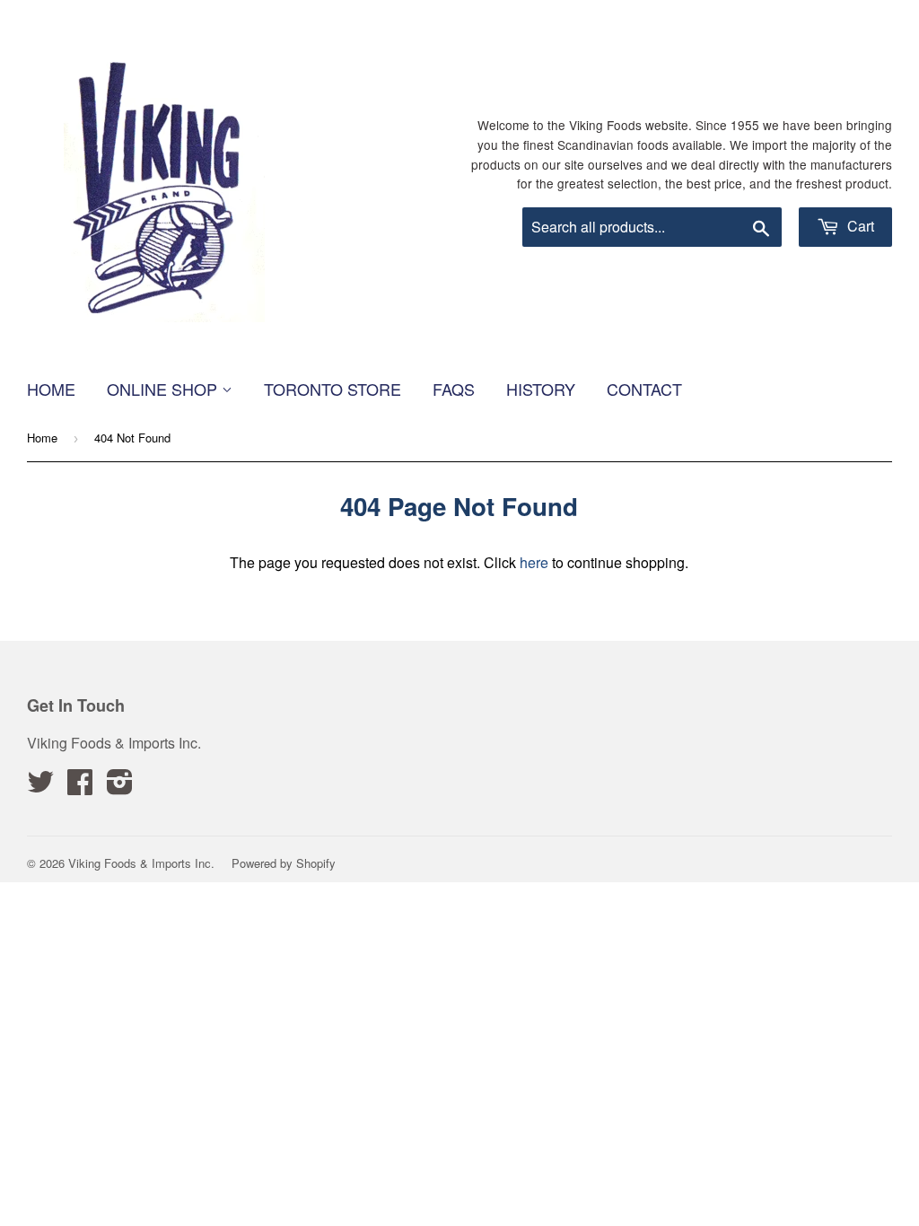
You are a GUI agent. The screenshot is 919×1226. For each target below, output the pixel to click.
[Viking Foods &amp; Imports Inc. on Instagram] (120, 786)
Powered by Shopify (284, 862)
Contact (644, 388)
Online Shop (164, 388)
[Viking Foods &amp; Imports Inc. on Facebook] (79, 786)
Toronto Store (332, 388)
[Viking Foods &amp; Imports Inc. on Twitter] (40, 786)
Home (51, 388)
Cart (859, 225)
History (540, 388)
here (534, 562)
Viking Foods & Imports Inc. (141, 862)
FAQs (454, 388)
